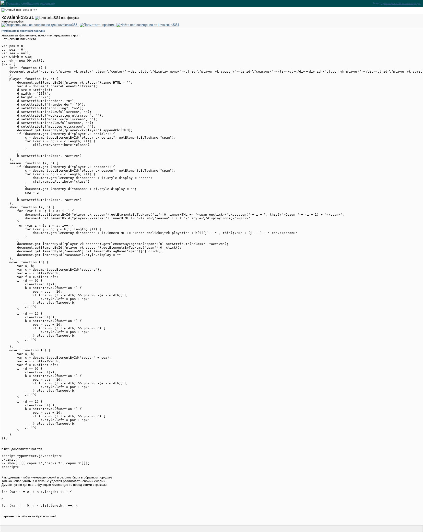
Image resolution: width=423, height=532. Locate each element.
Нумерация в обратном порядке (401, 3)
